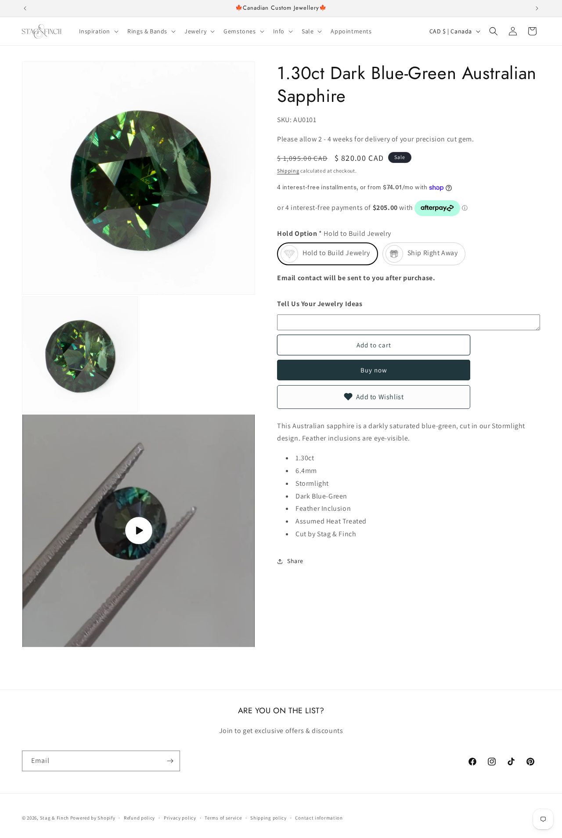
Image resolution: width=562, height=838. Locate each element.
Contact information (318, 818)
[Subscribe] (170, 761)
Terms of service (223, 818)
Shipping (288, 171)
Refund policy (139, 818)
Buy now (373, 370)
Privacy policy (180, 818)
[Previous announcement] (25, 8)
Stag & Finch (54, 818)
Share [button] (295, 561)
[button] (98, 31)
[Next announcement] (537, 8)
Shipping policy (268, 818)
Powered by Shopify (92, 818)
